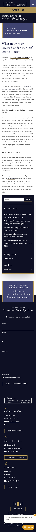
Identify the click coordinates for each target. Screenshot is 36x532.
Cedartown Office (15, 431)
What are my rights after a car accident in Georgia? (16, 228)
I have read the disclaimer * (13, 378)
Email (4, 342)
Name (4, 323)
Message (5, 351)
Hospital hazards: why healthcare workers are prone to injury (17, 215)
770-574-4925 (19, 10)
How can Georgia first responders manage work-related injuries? (17, 222)
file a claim (11, 179)
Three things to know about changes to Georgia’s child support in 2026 (18, 243)
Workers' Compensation (24, 60)
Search (28, 199)
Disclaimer (6, 374)
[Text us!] (28, 528)
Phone (4, 332)
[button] (33, 3)
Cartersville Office (16, 457)
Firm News (12, 60)
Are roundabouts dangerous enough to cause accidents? (15, 235)
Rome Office (13, 487)
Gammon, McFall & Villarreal (19, 57)
